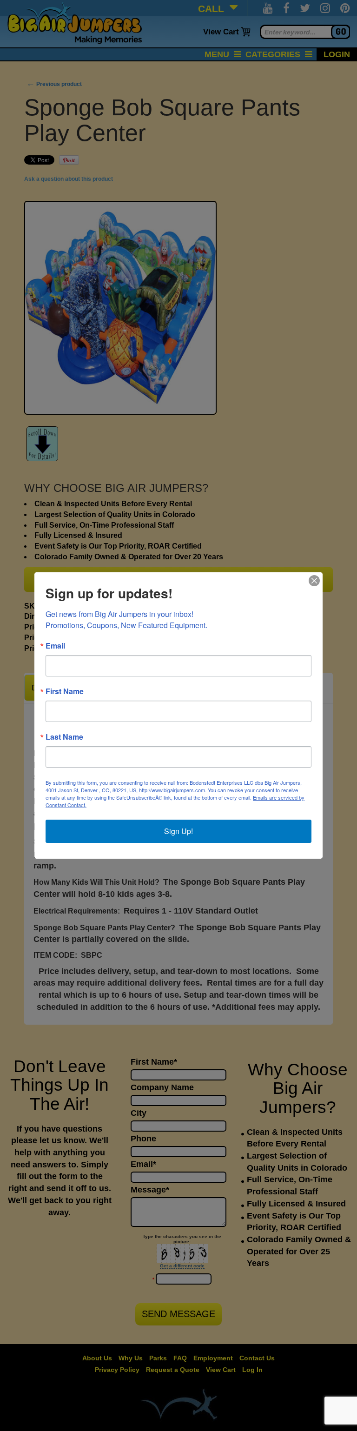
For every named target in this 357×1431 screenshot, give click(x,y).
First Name (65, 691)
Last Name (64, 737)
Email (55, 645)
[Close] (314, 580)
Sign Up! (178, 831)
